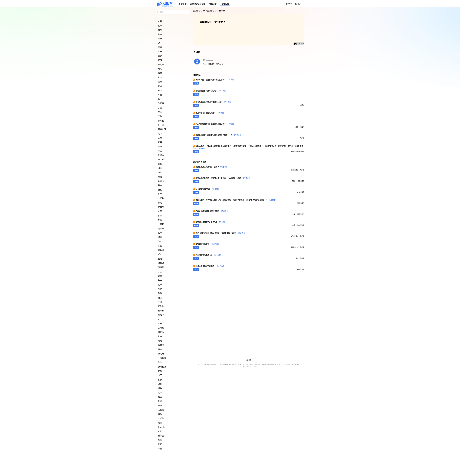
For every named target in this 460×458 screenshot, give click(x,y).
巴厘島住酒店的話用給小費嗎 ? (211, 167)
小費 (292, 170)
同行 (160, 246)
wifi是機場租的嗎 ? (207, 189)
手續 (160, 448)
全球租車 (182, 4)
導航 (160, 69)
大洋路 (161, 198)
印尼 (302, 181)
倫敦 (160, 414)
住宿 (160, 379)
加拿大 (161, 336)
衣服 (160, 271)
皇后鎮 (161, 418)
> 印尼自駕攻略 (208, 11)
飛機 (160, 177)
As (159, 319)
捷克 (160, 280)
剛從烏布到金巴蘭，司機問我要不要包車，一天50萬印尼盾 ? (223, 178)
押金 (160, 185)
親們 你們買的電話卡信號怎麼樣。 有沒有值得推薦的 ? (220, 233)
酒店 (160, 60)
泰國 (160, 172)
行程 (160, 189)
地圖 (160, 112)
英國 (160, 254)
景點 (160, 289)
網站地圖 (248, 360)
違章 (160, 423)
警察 (160, 440)
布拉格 (161, 410)
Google (161, 427)
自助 (160, 431)
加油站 (161, 306)
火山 (292, 151)
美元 (302, 214)
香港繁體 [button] (298, 4)
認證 (160, 302)
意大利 (161, 159)
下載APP (289, 4)
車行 (160, 95)
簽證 (160, 146)
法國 (160, 241)
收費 (160, 51)
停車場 (161, 207)
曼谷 (160, 151)
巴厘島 (302, 105)
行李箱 (161, 310)
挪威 (160, 297)
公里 (160, 375)
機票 (160, 397)
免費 (160, 220)
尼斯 (160, 401)
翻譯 (160, 164)
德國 (160, 86)
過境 (160, 276)
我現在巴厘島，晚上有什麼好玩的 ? (213, 102)
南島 (160, 323)
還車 (160, 38)
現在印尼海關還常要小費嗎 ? (211, 222)
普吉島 (161, 345)
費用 (160, 202)
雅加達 (302, 127)
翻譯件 (161, 315)
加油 (160, 77)
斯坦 (160, 444)
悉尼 (160, 341)
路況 (160, 237)
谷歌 (160, 388)
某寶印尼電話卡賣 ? (207, 244)
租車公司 (162, 129)
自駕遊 (161, 250)
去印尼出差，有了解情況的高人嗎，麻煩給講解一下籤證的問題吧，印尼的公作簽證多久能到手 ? (236, 200)
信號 (160, 405)
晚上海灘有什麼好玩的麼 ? (210, 113)
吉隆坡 (161, 328)
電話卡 (161, 228)
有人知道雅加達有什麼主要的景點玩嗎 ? (215, 124)
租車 (160, 25)
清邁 (160, 384)
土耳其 (161, 224)
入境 (160, 138)
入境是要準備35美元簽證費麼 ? (212, 211)
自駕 (160, 21)
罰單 (160, 284)
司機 (293, 181)
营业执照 (241, 365)
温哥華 (161, 267)
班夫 (160, 349)
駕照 (160, 82)
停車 (160, 34)
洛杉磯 (161, 103)
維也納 (161, 332)
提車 (160, 142)
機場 (160, 30)
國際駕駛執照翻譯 (197, 4)
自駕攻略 (225, 4)
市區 (160, 211)
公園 (160, 168)
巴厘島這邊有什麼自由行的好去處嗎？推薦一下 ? (218, 135)
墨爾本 (161, 155)
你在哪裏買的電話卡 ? (208, 255)
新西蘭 (161, 125)
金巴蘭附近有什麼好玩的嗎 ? (211, 91)
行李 (160, 90)
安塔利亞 (162, 366)
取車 (160, 73)
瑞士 (160, 99)
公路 (160, 56)
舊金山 (161, 181)
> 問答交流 (220, 11)
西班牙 (161, 259)
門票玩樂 (213, 4)
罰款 (160, 371)
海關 (302, 225)
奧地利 (161, 120)
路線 (160, 293)
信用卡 (161, 64)
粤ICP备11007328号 (253, 365)
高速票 (161, 353)
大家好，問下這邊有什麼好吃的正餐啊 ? (215, 80)
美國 (160, 107)
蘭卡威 (161, 436)
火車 (160, 233)
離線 (298, 269)
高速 (160, 47)
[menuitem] (287, 3)
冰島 (160, 194)
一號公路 (162, 358)
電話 (160, 133)
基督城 (161, 263)
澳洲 (160, 362)
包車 (298, 181)
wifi (298, 192)
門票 (160, 392)
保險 (160, 215)
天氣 (160, 116)
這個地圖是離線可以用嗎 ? (210, 266)
